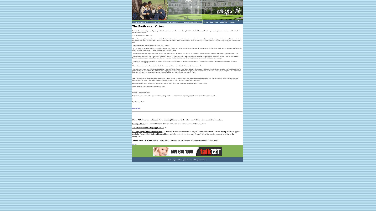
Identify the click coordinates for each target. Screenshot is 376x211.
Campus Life (155, 22)
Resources (214, 22)
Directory (223, 22)
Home (206, 22)
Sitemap (232, 22)
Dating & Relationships (191, 22)
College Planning (140, 22)
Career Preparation (171, 22)
